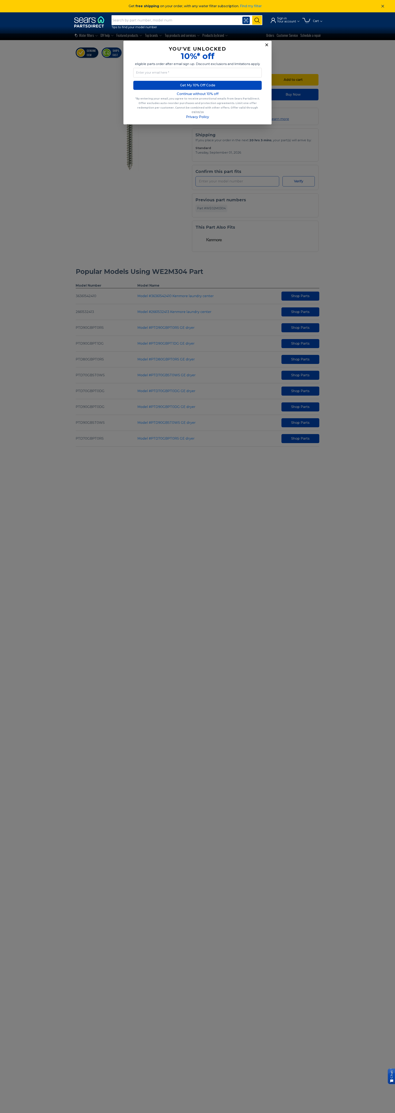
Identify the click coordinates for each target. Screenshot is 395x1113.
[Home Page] (91, 22)
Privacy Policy (197, 117)
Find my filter (251, 6)
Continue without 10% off (197, 94)
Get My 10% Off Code (197, 85)
